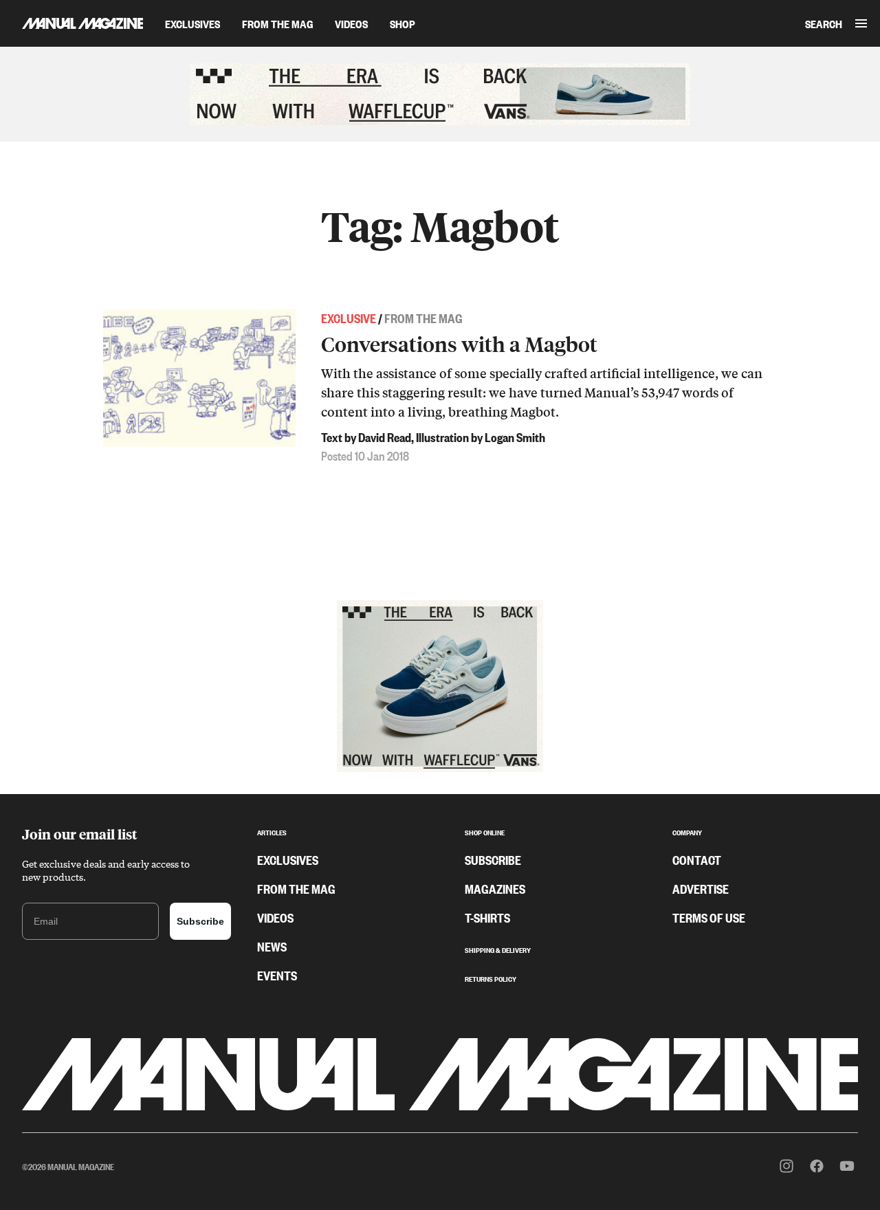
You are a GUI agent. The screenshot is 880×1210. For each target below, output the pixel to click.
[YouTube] (847, 1166)
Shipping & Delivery (498, 949)
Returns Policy (490, 977)
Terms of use (708, 917)
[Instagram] (787, 1166)
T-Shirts (487, 917)
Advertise (700, 888)
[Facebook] (817, 1166)
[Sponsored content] (440, 94)
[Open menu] (861, 23)
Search (823, 23)
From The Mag (277, 23)
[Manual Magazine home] (71, 23)
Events (277, 974)
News (272, 946)
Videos (351, 23)
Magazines (495, 888)
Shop (402, 23)
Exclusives (192, 23)
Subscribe (200, 921)
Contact (696, 859)
